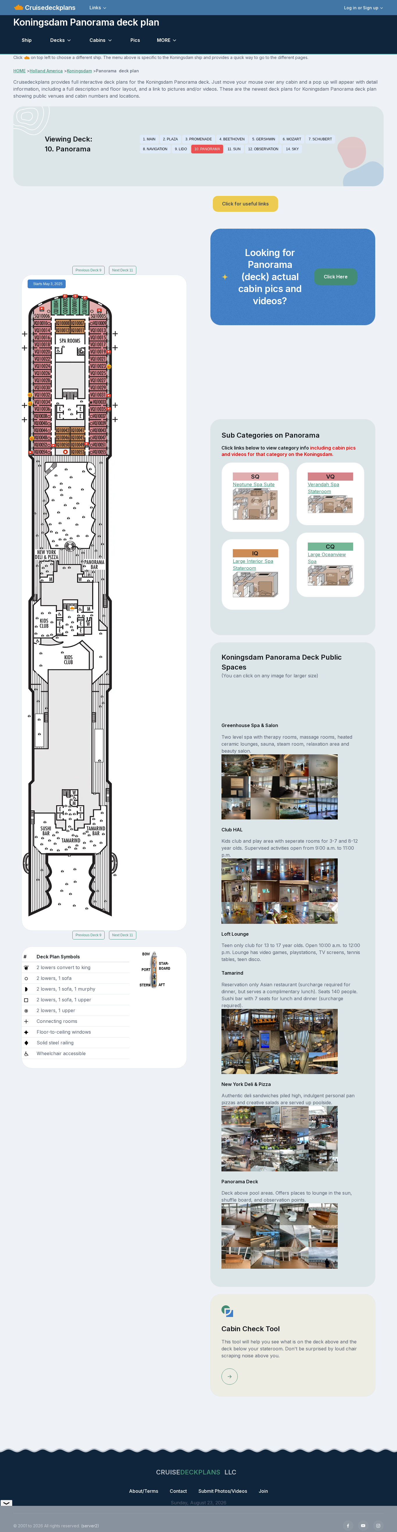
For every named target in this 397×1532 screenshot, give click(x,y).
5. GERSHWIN (263, 139)
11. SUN (234, 149)
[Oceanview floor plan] (330, 575)
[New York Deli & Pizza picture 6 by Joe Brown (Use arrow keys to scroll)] (265, 1138)
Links (95, 7)
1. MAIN (149, 139)
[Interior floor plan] (255, 585)
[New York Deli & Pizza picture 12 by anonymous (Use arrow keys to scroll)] (323, 1160)
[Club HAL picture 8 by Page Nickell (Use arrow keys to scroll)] (323, 891)
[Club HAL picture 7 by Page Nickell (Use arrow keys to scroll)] (294, 891)
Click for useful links (245, 204)
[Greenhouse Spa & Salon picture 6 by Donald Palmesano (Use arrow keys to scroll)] (265, 786)
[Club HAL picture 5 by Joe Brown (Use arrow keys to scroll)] (236, 891)
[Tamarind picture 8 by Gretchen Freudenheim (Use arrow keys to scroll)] (323, 1041)
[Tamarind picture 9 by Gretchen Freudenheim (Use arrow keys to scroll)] (236, 1063)
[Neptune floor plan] (255, 504)
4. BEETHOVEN (232, 139)
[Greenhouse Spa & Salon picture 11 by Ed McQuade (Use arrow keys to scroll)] (294, 808)
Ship (27, 40)
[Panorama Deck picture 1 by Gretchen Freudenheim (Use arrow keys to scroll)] (236, 1214)
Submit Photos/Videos (223, 1491)
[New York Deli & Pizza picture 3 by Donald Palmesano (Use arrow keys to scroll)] (294, 1116)
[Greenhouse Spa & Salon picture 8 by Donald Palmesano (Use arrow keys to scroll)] (323, 786)
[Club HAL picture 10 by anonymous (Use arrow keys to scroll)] (265, 912)
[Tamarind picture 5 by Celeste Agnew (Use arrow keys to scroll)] (236, 1041)
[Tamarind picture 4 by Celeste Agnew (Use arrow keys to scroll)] (323, 1019)
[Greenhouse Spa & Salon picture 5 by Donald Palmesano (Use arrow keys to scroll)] (236, 786)
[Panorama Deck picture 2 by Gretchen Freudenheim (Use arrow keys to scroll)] (265, 1214)
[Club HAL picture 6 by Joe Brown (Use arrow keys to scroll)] (265, 891)
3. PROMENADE (198, 139)
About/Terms (143, 1491)
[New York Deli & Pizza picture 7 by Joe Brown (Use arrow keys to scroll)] (294, 1138)
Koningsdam (79, 70)
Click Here (336, 277)
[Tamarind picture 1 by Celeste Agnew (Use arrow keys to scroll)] (236, 1019)
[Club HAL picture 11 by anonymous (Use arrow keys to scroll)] (294, 912)
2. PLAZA (170, 139)
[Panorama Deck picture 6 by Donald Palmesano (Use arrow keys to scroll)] (265, 1236)
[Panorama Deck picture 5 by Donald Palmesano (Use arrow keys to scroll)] (236, 1236)
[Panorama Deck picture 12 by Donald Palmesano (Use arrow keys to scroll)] (323, 1257)
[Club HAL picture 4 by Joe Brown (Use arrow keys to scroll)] (323, 869)
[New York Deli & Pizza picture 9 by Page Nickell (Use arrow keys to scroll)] (236, 1160)
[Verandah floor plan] (330, 504)
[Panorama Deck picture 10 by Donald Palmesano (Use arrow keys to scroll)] (265, 1257)
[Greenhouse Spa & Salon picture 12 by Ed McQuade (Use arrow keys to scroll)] (323, 808)
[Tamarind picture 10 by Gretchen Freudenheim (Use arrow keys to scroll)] (265, 1063)
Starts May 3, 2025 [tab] (47, 284)
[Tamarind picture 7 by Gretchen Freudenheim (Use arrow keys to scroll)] (294, 1041)
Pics (135, 40)
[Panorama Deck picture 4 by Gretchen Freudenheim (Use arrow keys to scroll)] (323, 1214)
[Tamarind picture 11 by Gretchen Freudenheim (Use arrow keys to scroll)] (294, 1063)
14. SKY (292, 149)
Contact (178, 1491)
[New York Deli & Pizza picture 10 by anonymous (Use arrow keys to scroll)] (265, 1160)
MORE (163, 40)
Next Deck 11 (122, 270)
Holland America (46, 70)
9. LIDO (181, 149)
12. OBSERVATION (263, 149)
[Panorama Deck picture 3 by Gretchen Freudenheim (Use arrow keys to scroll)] (294, 1214)
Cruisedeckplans (49, 7)
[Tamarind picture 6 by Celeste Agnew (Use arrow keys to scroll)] (265, 1041)
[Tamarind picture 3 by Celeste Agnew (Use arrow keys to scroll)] (294, 1019)
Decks (57, 40)
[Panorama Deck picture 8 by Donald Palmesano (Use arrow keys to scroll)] (323, 1236)
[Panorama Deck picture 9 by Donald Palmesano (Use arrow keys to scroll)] (236, 1257)
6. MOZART (292, 139)
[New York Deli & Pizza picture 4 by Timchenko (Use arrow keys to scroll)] (323, 1116)
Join (263, 1491)
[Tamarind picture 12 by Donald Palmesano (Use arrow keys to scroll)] (323, 1063)
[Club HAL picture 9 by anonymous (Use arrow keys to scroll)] (236, 912)
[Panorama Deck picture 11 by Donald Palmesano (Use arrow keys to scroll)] (294, 1257)
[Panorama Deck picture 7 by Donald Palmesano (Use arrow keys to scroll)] (294, 1236)
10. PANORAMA (207, 149)
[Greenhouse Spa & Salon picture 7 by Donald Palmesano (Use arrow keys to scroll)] (294, 786)
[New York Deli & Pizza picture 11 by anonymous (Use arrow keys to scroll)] (294, 1160)
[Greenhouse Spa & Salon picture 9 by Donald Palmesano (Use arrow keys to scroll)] (236, 808)
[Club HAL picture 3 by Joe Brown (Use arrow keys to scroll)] (294, 869)
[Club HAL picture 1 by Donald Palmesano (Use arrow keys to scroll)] (236, 869)
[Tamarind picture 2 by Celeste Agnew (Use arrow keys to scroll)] (265, 1019)
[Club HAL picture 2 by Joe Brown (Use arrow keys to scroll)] (265, 869)
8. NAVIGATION (155, 149)
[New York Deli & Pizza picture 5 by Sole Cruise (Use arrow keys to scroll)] (236, 1138)
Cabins (97, 40)
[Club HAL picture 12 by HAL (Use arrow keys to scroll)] (323, 912)
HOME (19, 70)
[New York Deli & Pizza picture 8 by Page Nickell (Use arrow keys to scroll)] (323, 1138)
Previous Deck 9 (88, 270)
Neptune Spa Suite (254, 484)
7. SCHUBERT (320, 139)
